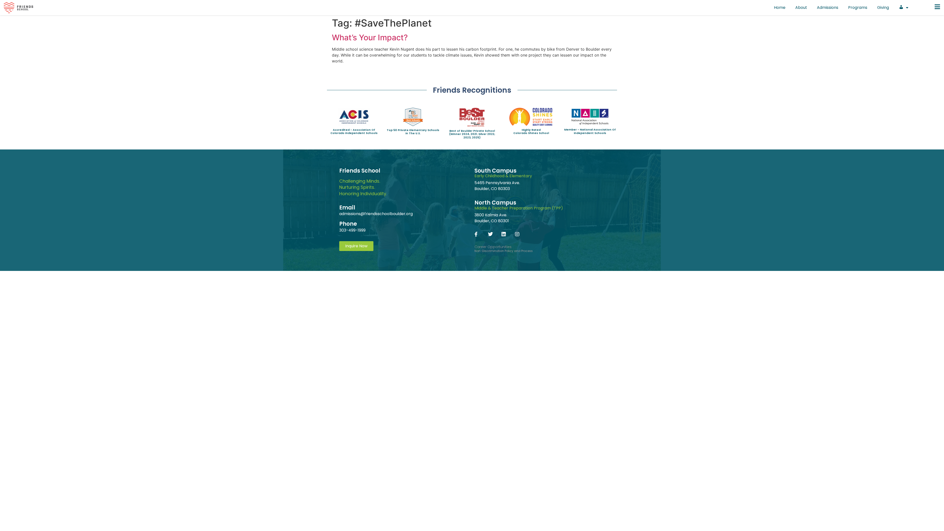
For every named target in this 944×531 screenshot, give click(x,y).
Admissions (827, 7)
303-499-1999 (352, 230)
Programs (857, 7)
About (801, 7)
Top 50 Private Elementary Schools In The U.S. (413, 131)
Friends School (359, 171)
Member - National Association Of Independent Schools (590, 131)
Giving (883, 7)
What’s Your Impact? (370, 37)
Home (779, 7)
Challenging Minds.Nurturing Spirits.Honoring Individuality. (363, 187)
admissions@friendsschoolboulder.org (376, 214)
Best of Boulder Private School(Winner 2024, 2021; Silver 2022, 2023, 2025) (472, 134)
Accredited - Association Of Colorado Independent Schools (354, 131)
